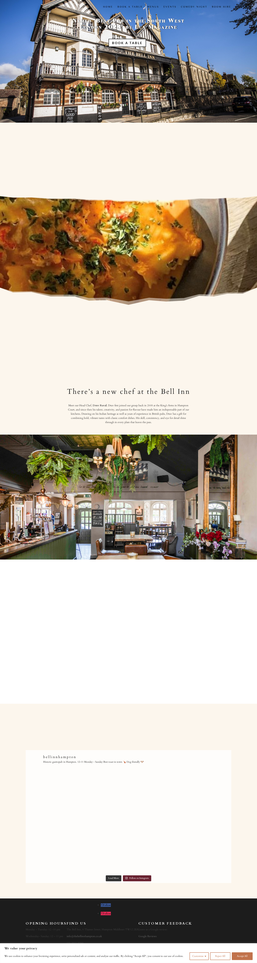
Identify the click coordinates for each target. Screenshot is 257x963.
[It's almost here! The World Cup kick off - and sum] (206, 847)
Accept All (242, 956)
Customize (198, 956)
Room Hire (221, 7)
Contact (243, 7)
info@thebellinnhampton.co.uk (84, 936)
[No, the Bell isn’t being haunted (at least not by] (154, 847)
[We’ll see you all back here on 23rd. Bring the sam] (103, 847)
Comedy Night (194, 7)
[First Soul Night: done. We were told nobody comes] (51, 795)
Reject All (220, 956)
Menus (153, 7)
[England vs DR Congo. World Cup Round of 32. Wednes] (51, 847)
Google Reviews (147, 936)
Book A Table (127, 43)
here (156, 677)
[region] (128, 953)
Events (169, 7)
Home (108, 7)
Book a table (130, 7)
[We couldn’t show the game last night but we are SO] (206, 795)
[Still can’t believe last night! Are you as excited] (154, 795)
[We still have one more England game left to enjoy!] (103, 795)
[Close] (253, 946)
